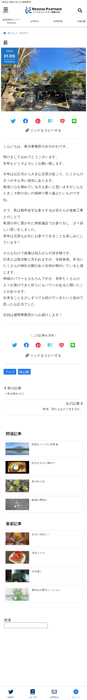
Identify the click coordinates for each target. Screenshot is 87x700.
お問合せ (34, 21)
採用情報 (58, 21)
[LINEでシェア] (74, 120)
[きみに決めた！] (17, 539)
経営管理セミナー (11, 21)
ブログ (10, 371)
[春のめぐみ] (17, 486)
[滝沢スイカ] (17, 557)
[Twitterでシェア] (13, 120)
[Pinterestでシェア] (38, 120)
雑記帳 (24, 371)
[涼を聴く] (17, 575)
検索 (7, 619)
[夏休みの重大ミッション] (17, 594)
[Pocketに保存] (62, 120)
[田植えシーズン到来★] (17, 449)
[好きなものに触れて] (17, 467)
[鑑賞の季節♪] (17, 504)
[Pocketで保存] (61, 344)
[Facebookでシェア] (25, 120)
